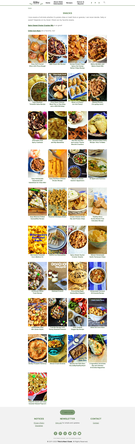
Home (48, 3)
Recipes (69, 3)
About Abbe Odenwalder (58, 3)
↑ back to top (67, 412)
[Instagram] (99, 2)
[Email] (79, 433)
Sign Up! (58, 423)
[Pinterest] (95, 2)
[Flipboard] (74, 433)
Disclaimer (39, 426)
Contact (96, 423)
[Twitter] (70, 433)
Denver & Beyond (80, 3)
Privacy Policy (39, 423)
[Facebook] (91, 2)
